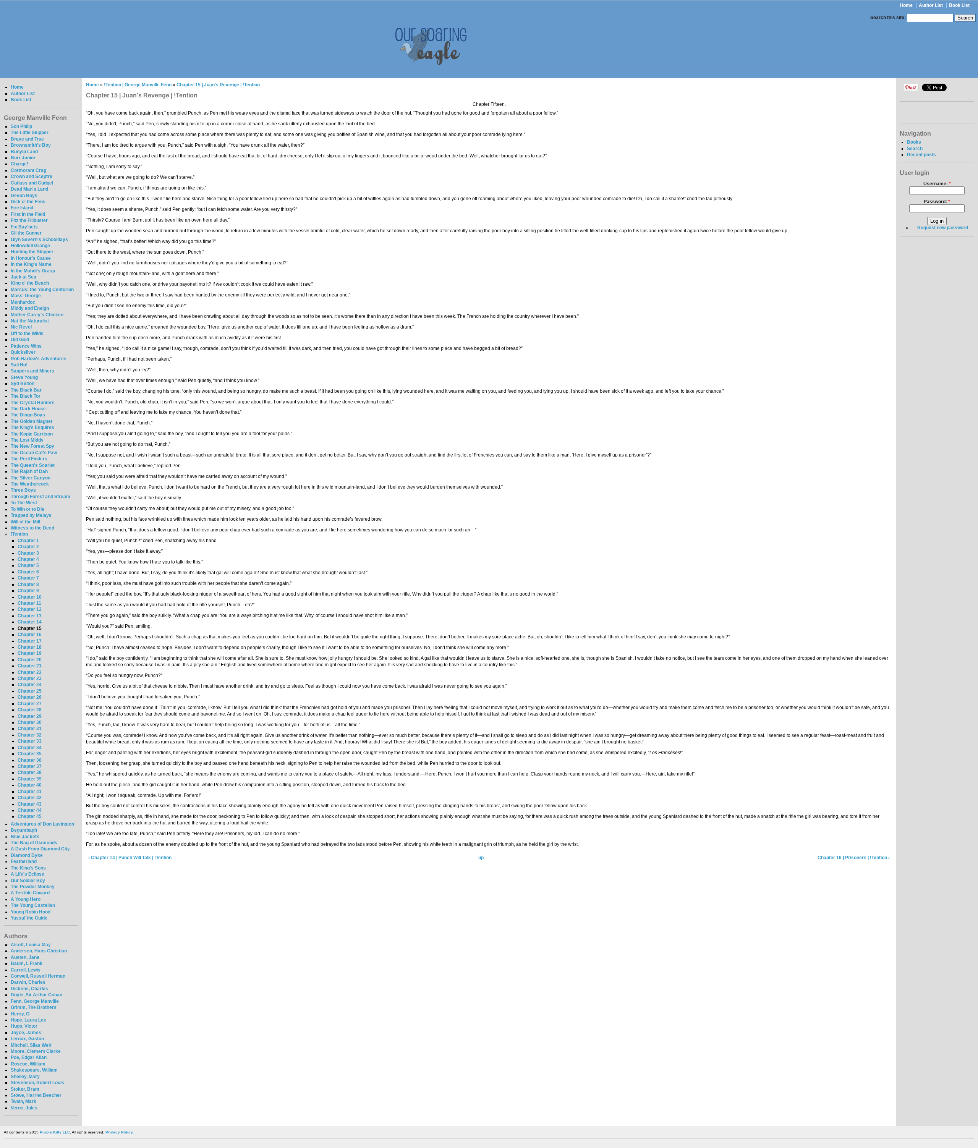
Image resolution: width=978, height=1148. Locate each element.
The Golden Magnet (31, 421)
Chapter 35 (30, 753)
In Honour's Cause (31, 258)
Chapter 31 (30, 728)
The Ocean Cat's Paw (34, 452)
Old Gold (20, 339)
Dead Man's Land (29, 189)
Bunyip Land (24, 151)
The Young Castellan (33, 905)
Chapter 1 (28, 540)
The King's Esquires (32, 427)
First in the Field (28, 214)
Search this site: (888, 17)
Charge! (19, 164)
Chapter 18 (30, 647)
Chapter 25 (30, 691)
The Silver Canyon (30, 478)
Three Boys (23, 490)
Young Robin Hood (30, 912)
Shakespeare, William (34, 1070)
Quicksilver (23, 352)
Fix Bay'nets (24, 227)
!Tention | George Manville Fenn (138, 84)
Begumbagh (24, 830)
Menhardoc (23, 302)
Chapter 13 (30, 616)
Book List (959, 5)
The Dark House (28, 408)
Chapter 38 (30, 772)
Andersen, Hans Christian (39, 951)
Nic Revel (21, 327)
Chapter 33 (30, 741)
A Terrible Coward (30, 892)
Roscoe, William (28, 1064)
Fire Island (22, 207)
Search (915, 148)
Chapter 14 (30, 622)
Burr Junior (23, 157)
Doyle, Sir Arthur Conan (36, 994)
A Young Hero (25, 899)
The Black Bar (26, 390)
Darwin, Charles (28, 982)
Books (914, 142)
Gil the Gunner (26, 233)
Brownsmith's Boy (31, 145)
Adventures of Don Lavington (42, 824)
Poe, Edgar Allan (29, 1057)
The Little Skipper (30, 132)
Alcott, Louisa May (31, 944)
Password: (937, 201)
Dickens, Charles (29, 988)
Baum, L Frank (26, 963)
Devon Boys (24, 195)
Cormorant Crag (28, 170)
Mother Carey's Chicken (37, 314)
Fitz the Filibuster (29, 220)
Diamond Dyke (27, 855)
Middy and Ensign (30, 308)
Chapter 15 (30, 628)
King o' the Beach (30, 283)
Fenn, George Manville (35, 1001)
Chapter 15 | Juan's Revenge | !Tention (218, 84)
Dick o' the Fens (28, 201)
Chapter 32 (30, 735)
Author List (931, 5)
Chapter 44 (30, 810)
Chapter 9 (28, 590)
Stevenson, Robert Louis (37, 1082)
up (481, 857)
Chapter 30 (30, 722)
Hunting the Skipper (32, 251)
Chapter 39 (30, 779)
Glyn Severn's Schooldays (39, 239)
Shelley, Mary (25, 1076)
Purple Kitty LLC (55, 1132)
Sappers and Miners (32, 371)
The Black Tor (25, 396)
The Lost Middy (27, 440)
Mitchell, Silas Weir (31, 1045)
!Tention (19, 534)
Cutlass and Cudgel (32, 183)
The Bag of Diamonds (34, 842)
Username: (937, 183)
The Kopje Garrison (32, 434)
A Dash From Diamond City (40, 849)
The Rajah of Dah (29, 471)
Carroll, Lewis (25, 970)
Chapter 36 (30, 760)
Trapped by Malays (31, 515)
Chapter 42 (30, 797)
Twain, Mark (23, 1101)
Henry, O (20, 1014)
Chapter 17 (30, 641)
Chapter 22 (30, 672)
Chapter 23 (30, 678)
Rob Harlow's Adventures (38, 358)
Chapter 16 (30, 634)
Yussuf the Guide (29, 918)
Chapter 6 (28, 572)
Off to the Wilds (27, 333)
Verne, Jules (24, 1108)
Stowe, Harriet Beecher (36, 1095)
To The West (24, 502)
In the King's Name (31, 264)
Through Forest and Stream (40, 496)
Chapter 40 (30, 785)
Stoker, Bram (25, 1089)
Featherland (24, 861)
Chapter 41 (30, 791)
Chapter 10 (30, 597)
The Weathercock (30, 484)
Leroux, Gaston (27, 1038)
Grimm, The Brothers (34, 1007)
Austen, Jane (25, 957)
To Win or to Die (27, 509)
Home (906, 5)
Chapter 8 (28, 584)
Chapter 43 (30, 804)
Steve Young (24, 377)
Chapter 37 (30, 766)
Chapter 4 (28, 559)
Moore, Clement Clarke (36, 1051)
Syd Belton (22, 383)
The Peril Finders (29, 458)
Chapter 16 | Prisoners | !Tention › (854, 857)
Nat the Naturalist (30, 321)
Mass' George (26, 295)
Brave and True (27, 139)
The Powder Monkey (33, 886)
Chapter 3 (28, 553)
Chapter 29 (30, 716)
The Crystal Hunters (33, 402)
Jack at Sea (23, 277)
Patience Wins (26, 346)
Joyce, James (26, 1032)
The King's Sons (28, 868)
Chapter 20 (30, 659)
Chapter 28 (30, 709)
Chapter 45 (30, 816)
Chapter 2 (28, 546)
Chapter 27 (30, 703)
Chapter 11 (29, 603)
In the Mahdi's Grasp (33, 271)
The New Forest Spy (32, 446)
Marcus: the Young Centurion (42, 289)
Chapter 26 (30, 697)
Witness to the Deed (32, 528)
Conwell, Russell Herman (38, 976)
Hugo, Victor (24, 1026)
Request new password (942, 227)
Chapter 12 (30, 609)
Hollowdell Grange (30, 245)
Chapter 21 (30, 666)
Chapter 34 (30, 747)
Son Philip (21, 126)
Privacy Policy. (119, 1132)
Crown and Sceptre (31, 176)
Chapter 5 (28, 565)
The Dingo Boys (28, 415)
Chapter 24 (30, 684)
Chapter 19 (30, 653)
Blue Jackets (25, 836)
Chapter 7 (28, 578)
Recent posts (921, 154)
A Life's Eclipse (27, 874)
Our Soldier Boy (28, 880)
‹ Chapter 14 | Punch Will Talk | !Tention (130, 857)
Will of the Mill (25, 522)
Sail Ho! (19, 365)
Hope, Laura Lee (28, 1020)
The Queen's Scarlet (33, 465)
